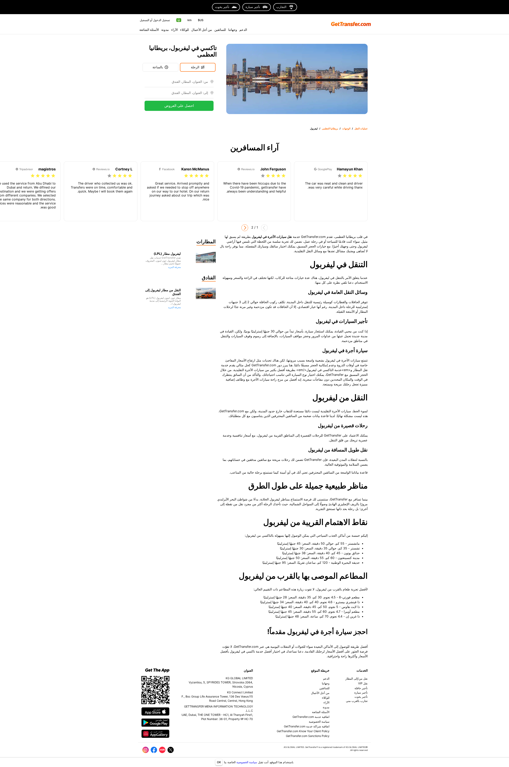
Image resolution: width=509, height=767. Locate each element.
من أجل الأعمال (201, 30)
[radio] (360, 175)
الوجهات (346, 128)
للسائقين (220, 30)
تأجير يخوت (361, 696)
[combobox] (176, 83)
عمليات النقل (361, 128)
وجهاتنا (232, 30)
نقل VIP (363, 683)
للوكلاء (184, 30)
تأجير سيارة (361, 692)
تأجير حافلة (361, 688)
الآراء (174, 30)
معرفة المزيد (174, 267)
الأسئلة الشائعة (149, 30)
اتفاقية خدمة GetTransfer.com (310, 716)
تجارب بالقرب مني (357, 701)
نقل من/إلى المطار (356, 678)
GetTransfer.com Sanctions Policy (307, 736)
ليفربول (314, 128)
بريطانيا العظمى (330, 128)
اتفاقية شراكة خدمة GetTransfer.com (306, 726)
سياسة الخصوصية (246, 762)
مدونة (165, 30)
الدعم (243, 30)
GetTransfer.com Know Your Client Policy (303, 731)
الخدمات (362, 670)
